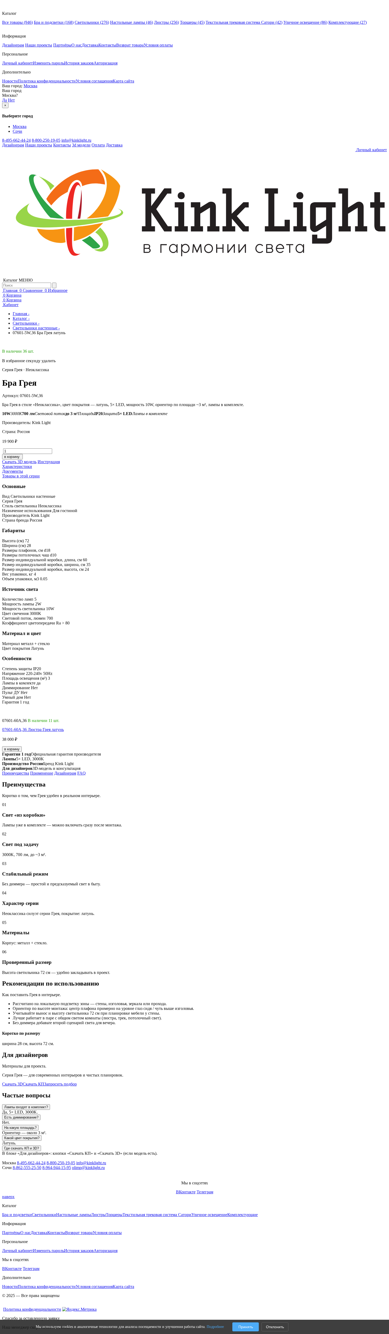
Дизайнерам (13, 45)
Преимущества (15, 773)
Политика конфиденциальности (47, 81)
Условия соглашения (94, 81)
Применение (41, 773)
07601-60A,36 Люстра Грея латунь (33, 729)
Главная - (21, 313)
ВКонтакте (186, 1192)
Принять (245, 1327)
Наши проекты (38, 45)
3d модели (81, 145)
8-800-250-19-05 (46, 140)
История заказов (79, 63)
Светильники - (26, 323)
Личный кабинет (17, 63)
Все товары (17, 22)
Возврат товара (130, 45)
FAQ (81, 773)
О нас (76, 45)
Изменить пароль (48, 63)
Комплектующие (347, 22)
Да (4, 100)
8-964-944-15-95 (56, 1167)
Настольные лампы (131, 22)
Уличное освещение (305, 22)
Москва (30, 86)
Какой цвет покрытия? (21, 1138)
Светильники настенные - (36, 328)
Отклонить (275, 1327)
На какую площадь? (20, 1128)
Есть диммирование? (21, 1117)
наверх (8, 1196)
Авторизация (105, 63)
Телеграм (205, 1192)
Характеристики (17, 466)
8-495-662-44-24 (16, 140)
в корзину (12, 749)
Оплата (98, 145)
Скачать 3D (12, 1084)
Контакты (107, 45)
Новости (10, 81)
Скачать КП (33, 1084)
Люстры (166, 22)
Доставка (90, 45)
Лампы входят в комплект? (26, 1107)
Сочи (17, 131)
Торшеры (192, 22)
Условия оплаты (158, 45)
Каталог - (21, 318)
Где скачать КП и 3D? (21, 1148)
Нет (11, 100)
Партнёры (62, 45)
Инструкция (49, 461)
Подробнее (215, 1327)
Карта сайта (123, 81)
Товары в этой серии (21, 476)
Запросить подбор (60, 1084)
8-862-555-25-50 (27, 1167)
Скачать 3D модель (19, 461)
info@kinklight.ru (76, 140)
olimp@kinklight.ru (88, 1167)
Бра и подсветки (54, 22)
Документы (12, 471)
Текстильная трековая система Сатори (244, 22)
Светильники (92, 22)
